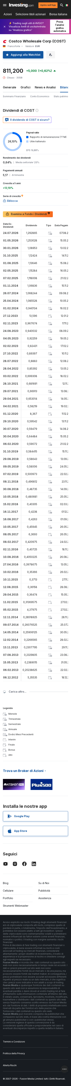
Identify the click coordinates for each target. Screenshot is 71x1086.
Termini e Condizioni (14, 1041)
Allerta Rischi (10, 1065)
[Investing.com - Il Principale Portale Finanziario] (21, 5)
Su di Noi (43, 883)
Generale (9, 87)
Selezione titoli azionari (30, 14)
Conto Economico (39, 96)
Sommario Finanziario (14, 96)
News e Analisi (45, 87)
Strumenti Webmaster (15, 905)
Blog (5, 883)
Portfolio (8, 898)
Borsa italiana (58, 14)
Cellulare (8, 890)
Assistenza (44, 898)
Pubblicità (44, 890)
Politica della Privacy (14, 1053)
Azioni (8, 14)
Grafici (25, 87)
